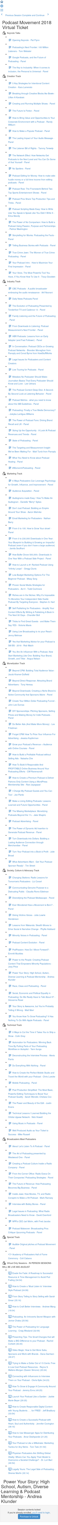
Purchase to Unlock (29, 1516)
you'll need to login (41, 1512)
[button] (2, 2)
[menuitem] (2, 6)
